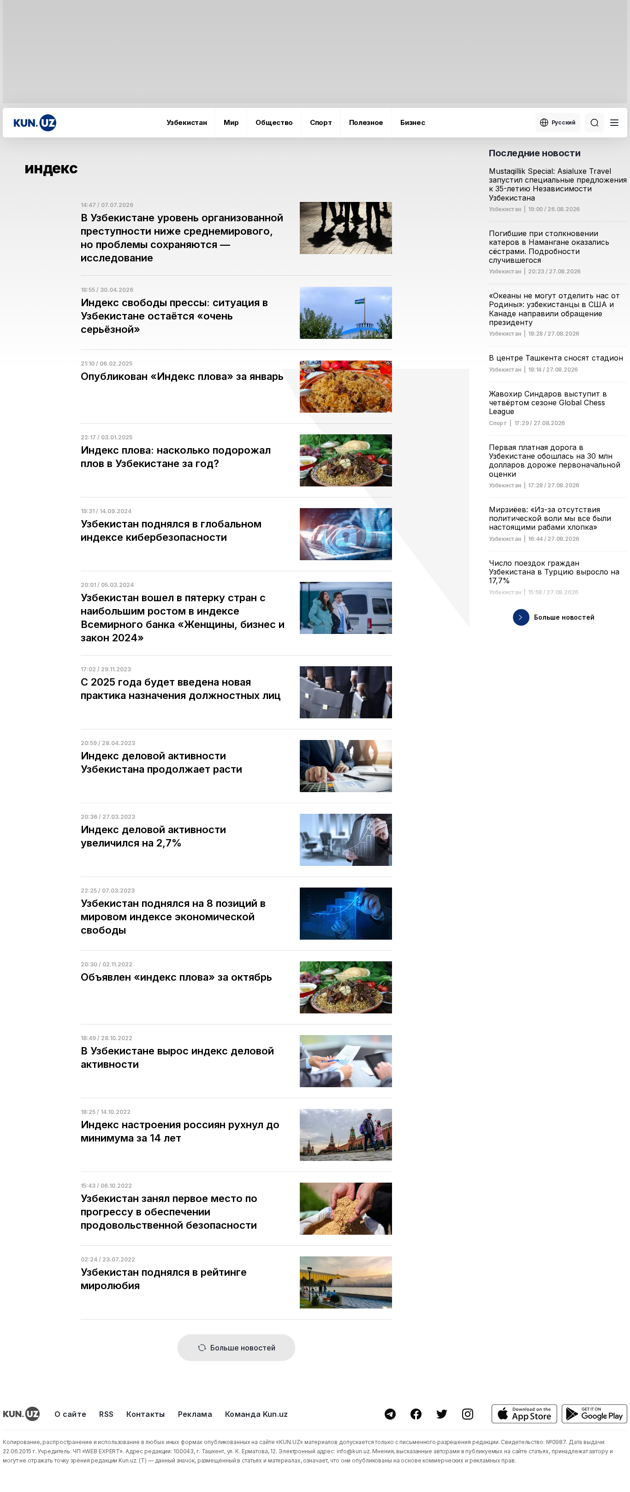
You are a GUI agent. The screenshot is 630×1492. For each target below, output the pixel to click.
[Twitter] (441, 1414)
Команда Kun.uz (256, 1414)
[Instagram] (467, 1414)
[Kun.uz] (35, 122)
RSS (106, 1414)
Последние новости (534, 153)
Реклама (195, 1414)
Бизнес (412, 122)
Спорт (321, 122)
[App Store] (524, 1413)
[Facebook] (416, 1414)
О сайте (70, 1414)
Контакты (145, 1414)
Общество (274, 122)
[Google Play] (594, 1413)
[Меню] (614, 122)
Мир (231, 122)
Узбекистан (186, 122)
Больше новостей (242, 1347)
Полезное (366, 122)
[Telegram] (390, 1414)
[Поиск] (594, 122)
